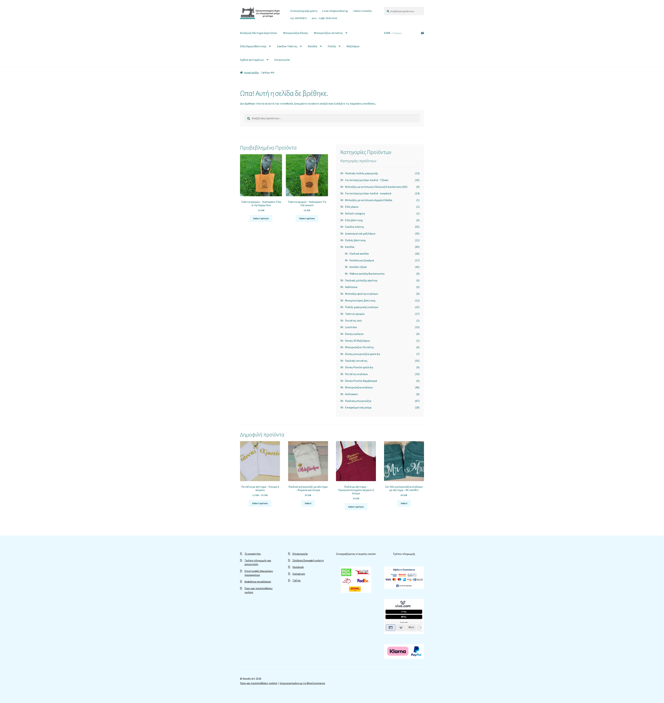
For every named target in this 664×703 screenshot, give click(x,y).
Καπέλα (312, 46)
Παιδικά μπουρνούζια (358, 401)
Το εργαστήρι (253, 553)
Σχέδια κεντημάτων (252, 59)
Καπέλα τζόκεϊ (358, 267)
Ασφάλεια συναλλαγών (258, 581)
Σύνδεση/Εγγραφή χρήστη (303, 10)
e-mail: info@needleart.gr (335, 10)
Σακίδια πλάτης (354, 226)
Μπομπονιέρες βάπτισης (360, 300)
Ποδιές (332, 46)
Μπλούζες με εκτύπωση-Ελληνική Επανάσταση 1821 (376, 186)
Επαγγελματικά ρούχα (358, 407)
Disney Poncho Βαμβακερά (361, 380)
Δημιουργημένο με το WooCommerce (302, 683)
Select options (261, 218)
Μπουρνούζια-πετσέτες (328, 33)
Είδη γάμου (351, 206)
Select (308, 503)
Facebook (298, 567)
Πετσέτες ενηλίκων (356, 374)
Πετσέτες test (353, 320)
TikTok (296, 580)
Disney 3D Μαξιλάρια (357, 340)
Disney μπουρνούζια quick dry (362, 354)
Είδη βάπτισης (354, 220)
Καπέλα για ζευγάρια (361, 260)
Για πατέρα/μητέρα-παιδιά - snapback (368, 193)
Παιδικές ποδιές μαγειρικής (361, 173)
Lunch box (351, 327)
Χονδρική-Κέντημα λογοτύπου (258, 33)
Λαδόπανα (351, 287)
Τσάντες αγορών (355, 314)
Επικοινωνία (282, 59)
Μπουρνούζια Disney (295, 33)
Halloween (351, 394)
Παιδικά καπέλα (359, 253)
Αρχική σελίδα (251, 72)
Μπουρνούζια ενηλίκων (359, 387)
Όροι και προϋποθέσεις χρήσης (259, 683)
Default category (355, 213)
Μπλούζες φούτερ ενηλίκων (361, 293)
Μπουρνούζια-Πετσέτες (359, 347)
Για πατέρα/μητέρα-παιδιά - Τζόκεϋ (366, 180)
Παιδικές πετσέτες (356, 360)
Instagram (298, 573)
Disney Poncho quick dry (359, 367)
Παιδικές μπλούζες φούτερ (361, 280)
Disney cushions (354, 334)
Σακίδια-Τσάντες (287, 46)
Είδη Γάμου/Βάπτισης (253, 46)
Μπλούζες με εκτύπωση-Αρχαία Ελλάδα (368, 200)
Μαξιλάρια (353, 46)
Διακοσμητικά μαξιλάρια (360, 233)
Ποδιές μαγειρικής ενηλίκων (362, 307)
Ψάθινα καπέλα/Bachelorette (367, 273)
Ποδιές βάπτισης (355, 240)
